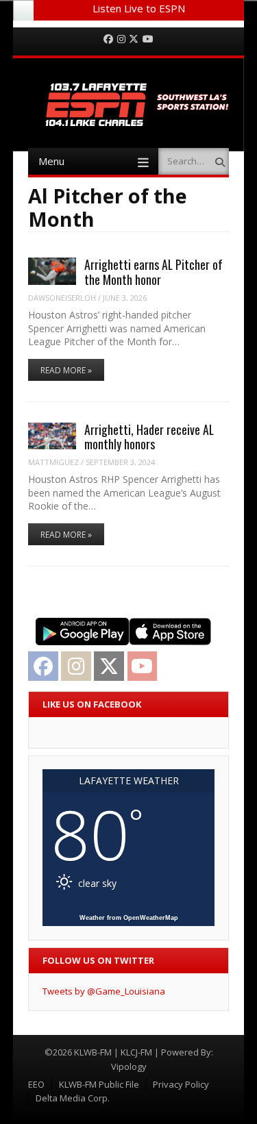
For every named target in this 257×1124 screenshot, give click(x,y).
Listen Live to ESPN (139, 8)
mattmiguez (53, 462)
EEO (36, 1084)
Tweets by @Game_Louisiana (103, 991)
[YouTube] (148, 39)
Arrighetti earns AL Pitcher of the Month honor (153, 271)
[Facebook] (108, 39)
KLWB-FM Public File (99, 1084)
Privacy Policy (181, 1084)
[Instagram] (121, 39)
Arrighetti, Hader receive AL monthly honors (149, 437)
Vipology (129, 1066)
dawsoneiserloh (62, 297)
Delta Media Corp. (73, 1098)
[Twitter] (133, 39)
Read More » (66, 370)
